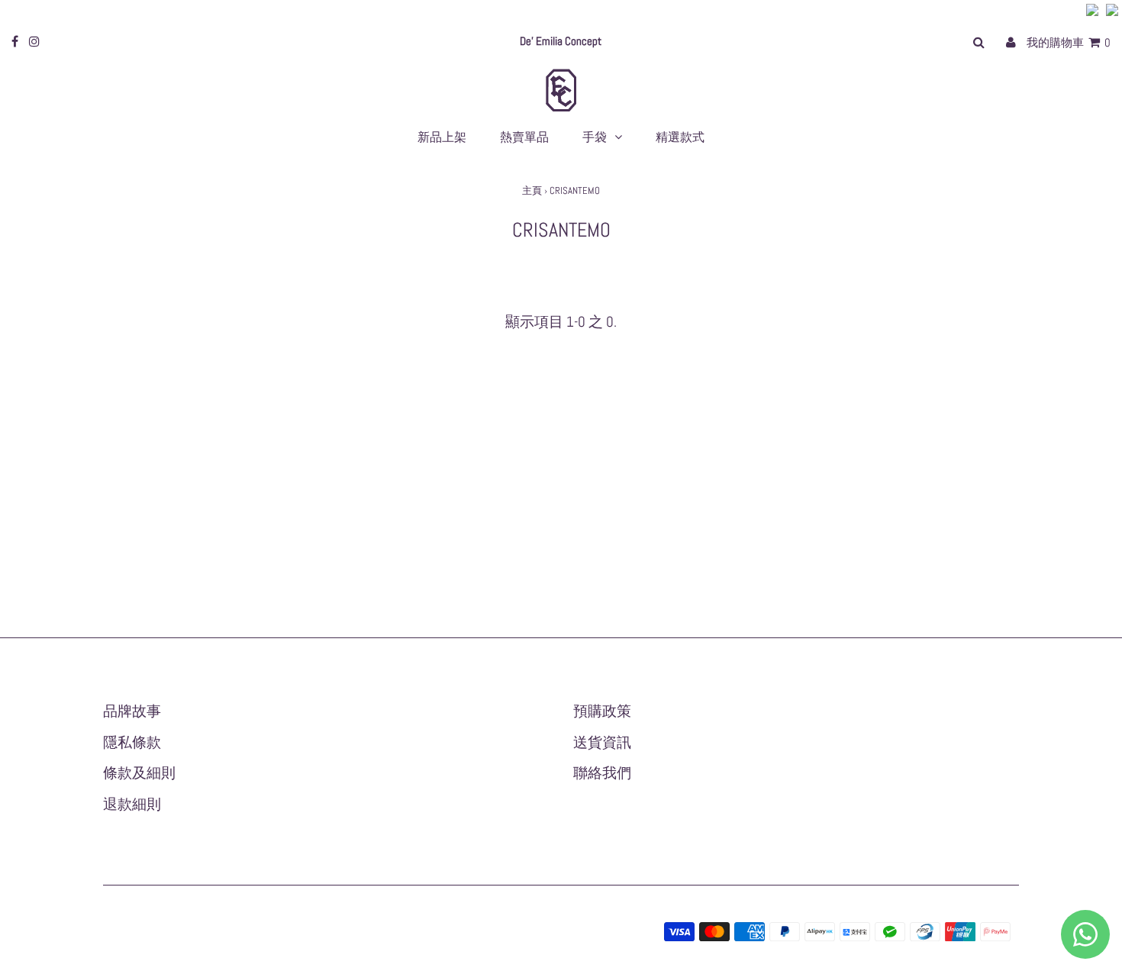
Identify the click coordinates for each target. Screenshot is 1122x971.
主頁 (532, 190)
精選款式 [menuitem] (680, 137)
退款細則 (132, 804)
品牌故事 (132, 711)
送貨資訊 (602, 742)
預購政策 (602, 711)
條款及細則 (139, 772)
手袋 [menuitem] (594, 137)
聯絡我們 (602, 772)
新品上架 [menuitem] (442, 137)
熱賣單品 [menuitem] (524, 137)
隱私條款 (132, 742)
